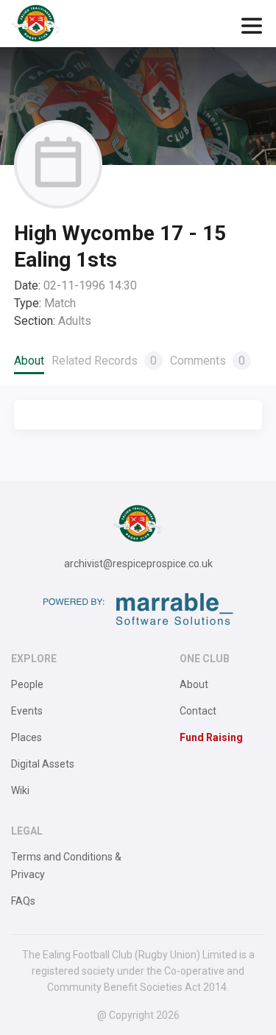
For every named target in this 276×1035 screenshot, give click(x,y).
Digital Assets (42, 764)
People (27, 684)
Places (26, 737)
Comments (207, 361)
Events (27, 711)
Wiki (20, 790)
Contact (198, 711)
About (29, 361)
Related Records (104, 361)
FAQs (23, 901)
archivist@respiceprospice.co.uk (138, 563)
